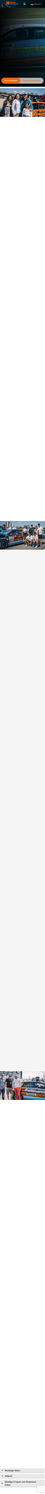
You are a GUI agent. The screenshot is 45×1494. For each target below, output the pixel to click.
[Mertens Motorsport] (10, 4)
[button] (24, 4)
